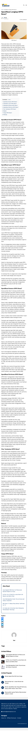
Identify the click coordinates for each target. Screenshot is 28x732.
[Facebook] (14, 618)
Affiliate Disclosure (11, 718)
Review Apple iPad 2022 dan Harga (13, 676)
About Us (3, 718)
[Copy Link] (14, 627)
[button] (24, 5)
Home (2, 9)
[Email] (14, 622)
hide (9, 99)
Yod (6, 17)
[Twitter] (14, 620)
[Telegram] (14, 624)
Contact (19, 718)
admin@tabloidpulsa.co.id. (9, 711)
